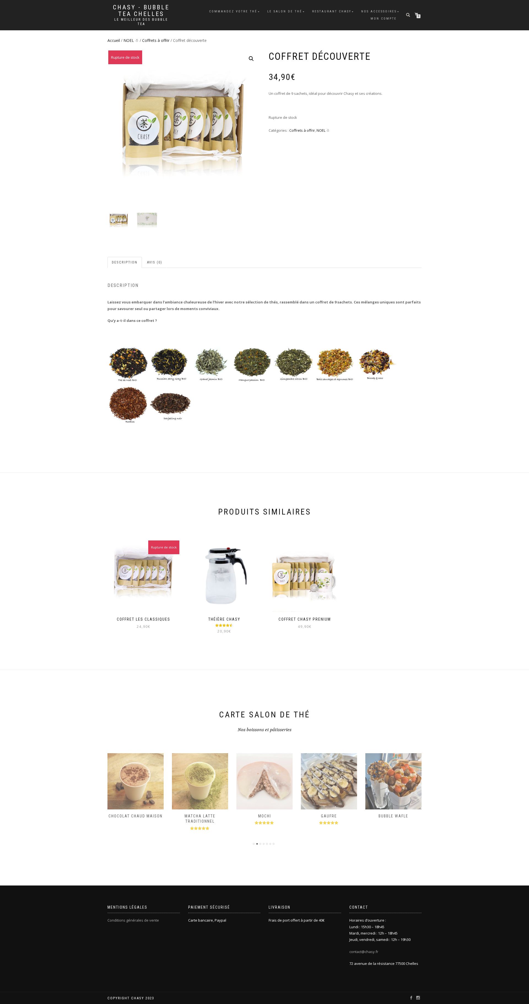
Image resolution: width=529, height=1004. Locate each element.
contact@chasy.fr (363, 951)
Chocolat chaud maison (136, 816)
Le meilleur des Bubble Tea (141, 22)
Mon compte (384, 18)
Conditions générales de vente (133, 920)
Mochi (264, 816)
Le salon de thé (284, 11)
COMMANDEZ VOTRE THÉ (233, 11)
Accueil (113, 40)
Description (124, 262)
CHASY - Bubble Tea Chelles (141, 10)
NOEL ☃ (131, 40)
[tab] (124, 262)
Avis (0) (154, 262)
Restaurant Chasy (331, 11)
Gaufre (329, 816)
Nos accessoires (379, 11)
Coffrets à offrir (155, 40)
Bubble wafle (393, 816)
